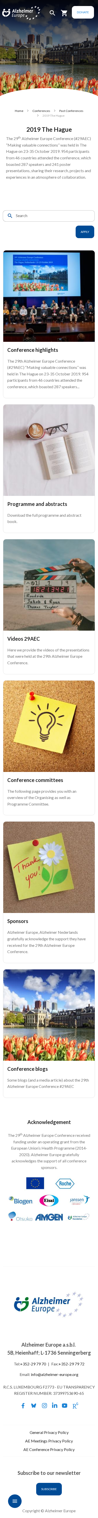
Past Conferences (71, 111)
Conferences (41, 111)
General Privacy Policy (49, 1432)
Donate (83, 12)
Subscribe (49, 1489)
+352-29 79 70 (33, 1363)
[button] (52, 15)
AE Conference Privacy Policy (49, 1449)
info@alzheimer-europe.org (54, 1374)
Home (19, 111)
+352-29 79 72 (71, 1363)
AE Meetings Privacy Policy (49, 1440)
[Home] (15, 13)
